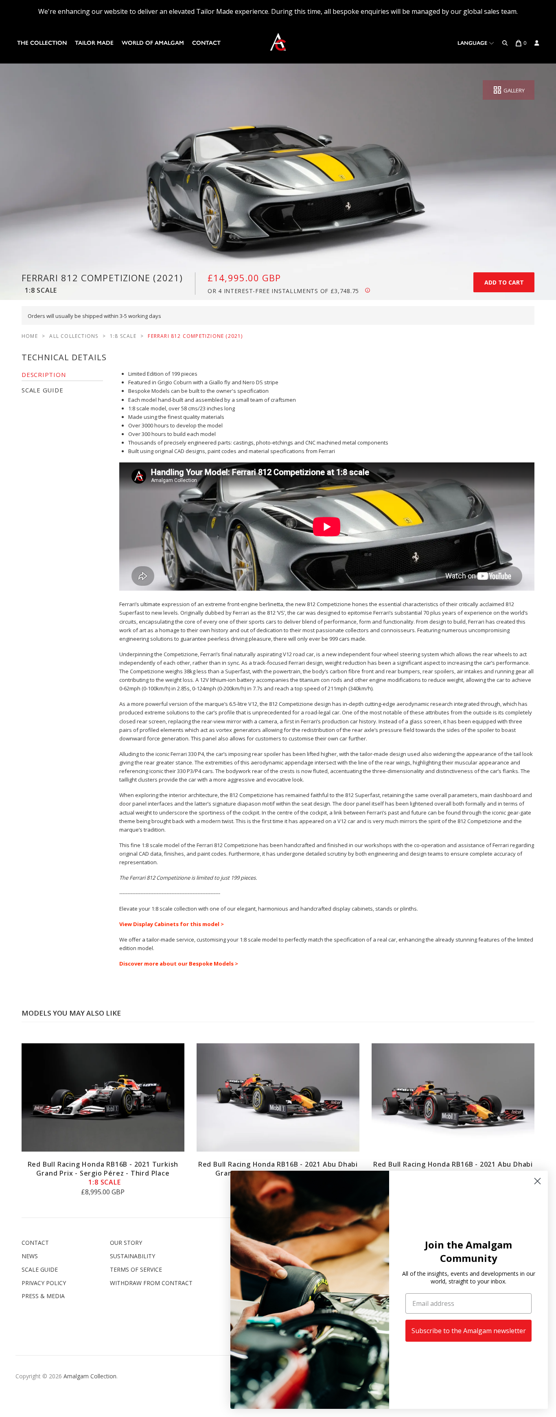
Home (30, 336)
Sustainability (132, 1256)
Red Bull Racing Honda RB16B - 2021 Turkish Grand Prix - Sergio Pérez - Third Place (103, 1173)
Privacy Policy (44, 1283)
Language (473, 43)
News (30, 1256)
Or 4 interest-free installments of (283, 291)
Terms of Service (136, 1269)
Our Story (126, 1242)
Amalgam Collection (89, 1376)
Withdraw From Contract (151, 1283)
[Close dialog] (537, 1181)
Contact (206, 42)
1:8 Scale (123, 336)
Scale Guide (40, 1269)
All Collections (73, 336)
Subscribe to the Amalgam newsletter (469, 1330)
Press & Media (43, 1296)
